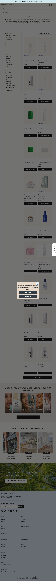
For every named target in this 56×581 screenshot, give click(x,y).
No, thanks (28, 296)
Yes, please (28, 292)
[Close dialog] (37, 283)
